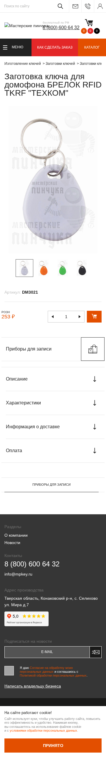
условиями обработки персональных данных (43, 730)
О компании (16, 535)
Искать (59, 6)
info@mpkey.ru (75, 6)
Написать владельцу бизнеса (32, 686)
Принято (53, 745)
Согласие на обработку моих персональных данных (46, 669)
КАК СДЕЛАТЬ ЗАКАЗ (54, 47)
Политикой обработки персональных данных (53, 675)
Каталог (92, 47)
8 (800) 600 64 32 (61, 27)
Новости (12, 542)
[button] (95, 267)
